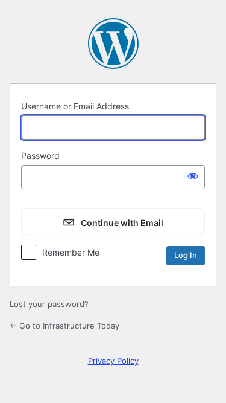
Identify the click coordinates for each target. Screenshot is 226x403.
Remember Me (70, 252)
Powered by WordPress (113, 43)
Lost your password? (49, 304)
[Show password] (193, 176)
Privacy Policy (113, 361)
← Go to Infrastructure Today (64, 325)
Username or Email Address (75, 106)
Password (40, 155)
